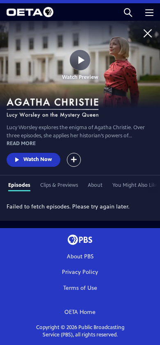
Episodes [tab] (19, 185)
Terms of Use (80, 288)
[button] (128, 12)
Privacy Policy (80, 272)
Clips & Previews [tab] (59, 185)
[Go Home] (148, 33)
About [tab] (95, 185)
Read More (21, 143)
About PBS (80, 256)
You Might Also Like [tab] (135, 185)
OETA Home (80, 312)
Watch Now (37, 159)
